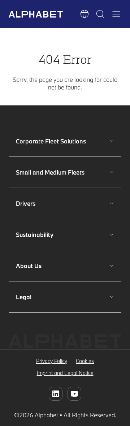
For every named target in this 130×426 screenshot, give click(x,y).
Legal (37, 297)
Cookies (85, 361)
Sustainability (37, 234)
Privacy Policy (51, 361)
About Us (37, 266)
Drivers (37, 203)
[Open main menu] (116, 14)
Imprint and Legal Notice (65, 372)
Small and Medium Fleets (50, 172)
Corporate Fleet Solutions (51, 141)
